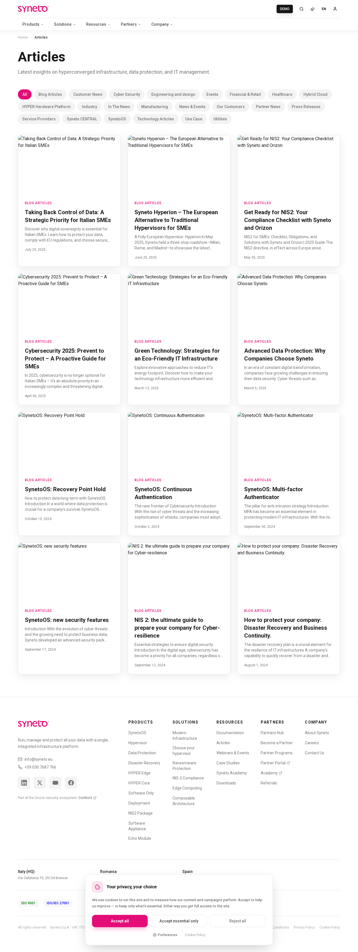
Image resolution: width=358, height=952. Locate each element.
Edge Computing (187, 788)
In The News (119, 106)
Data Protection (142, 753)
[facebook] (71, 783)
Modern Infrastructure (185, 736)
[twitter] (40, 783)
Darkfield (85, 798)
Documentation (230, 733)
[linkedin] (24, 783)
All (24, 94)
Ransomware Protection (184, 766)
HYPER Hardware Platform (46, 106)
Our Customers (231, 106)
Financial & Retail (245, 94)
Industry (89, 106)
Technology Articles (155, 119)
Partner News (268, 106)
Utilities (220, 119)
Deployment (139, 803)
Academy (269, 773)
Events (212, 94)
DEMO (284, 9)
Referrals (269, 783)
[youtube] (55, 783)
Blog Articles (50, 94)
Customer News (87, 94)
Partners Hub (272, 733)
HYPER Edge (139, 773)
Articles (223, 743)
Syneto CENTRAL (82, 119)
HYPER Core (139, 783)
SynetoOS (117, 119)
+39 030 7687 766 (40, 767)
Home (23, 37)
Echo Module (139, 838)
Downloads (226, 783)
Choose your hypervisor (184, 751)
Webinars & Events (232, 753)
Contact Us (314, 753)
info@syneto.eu (39, 759)
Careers (312, 743)
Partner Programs (277, 753)
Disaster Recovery (144, 763)
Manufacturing (154, 106)
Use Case (193, 119)
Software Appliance (137, 826)
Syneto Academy (231, 773)
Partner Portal (273, 763)
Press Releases (306, 106)
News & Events (192, 106)
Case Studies (228, 763)
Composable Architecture (184, 801)
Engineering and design (173, 94)
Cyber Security (127, 94)
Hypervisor (137, 743)
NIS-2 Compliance (188, 778)
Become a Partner (277, 743)
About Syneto (317, 733)
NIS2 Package (140, 813)
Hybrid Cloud (315, 94)
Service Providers (39, 119)
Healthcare (282, 94)
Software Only (141, 793)
